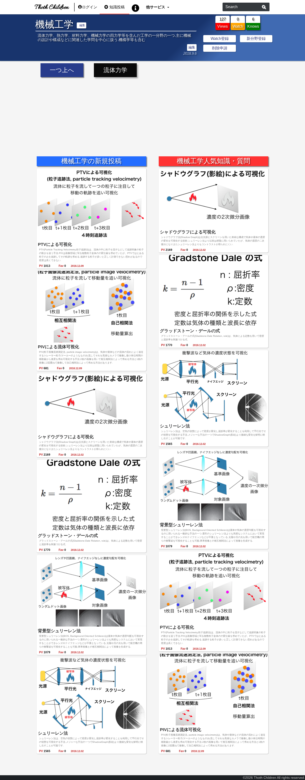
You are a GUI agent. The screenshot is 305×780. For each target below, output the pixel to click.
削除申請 (219, 48)
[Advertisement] (152, 113)
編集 (82, 25)
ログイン (89, 7)
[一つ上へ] (62, 64)
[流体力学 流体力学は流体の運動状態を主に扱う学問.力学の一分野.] (115, 64)
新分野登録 (256, 39)
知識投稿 (117, 7)
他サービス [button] (156, 7)
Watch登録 (220, 39)
